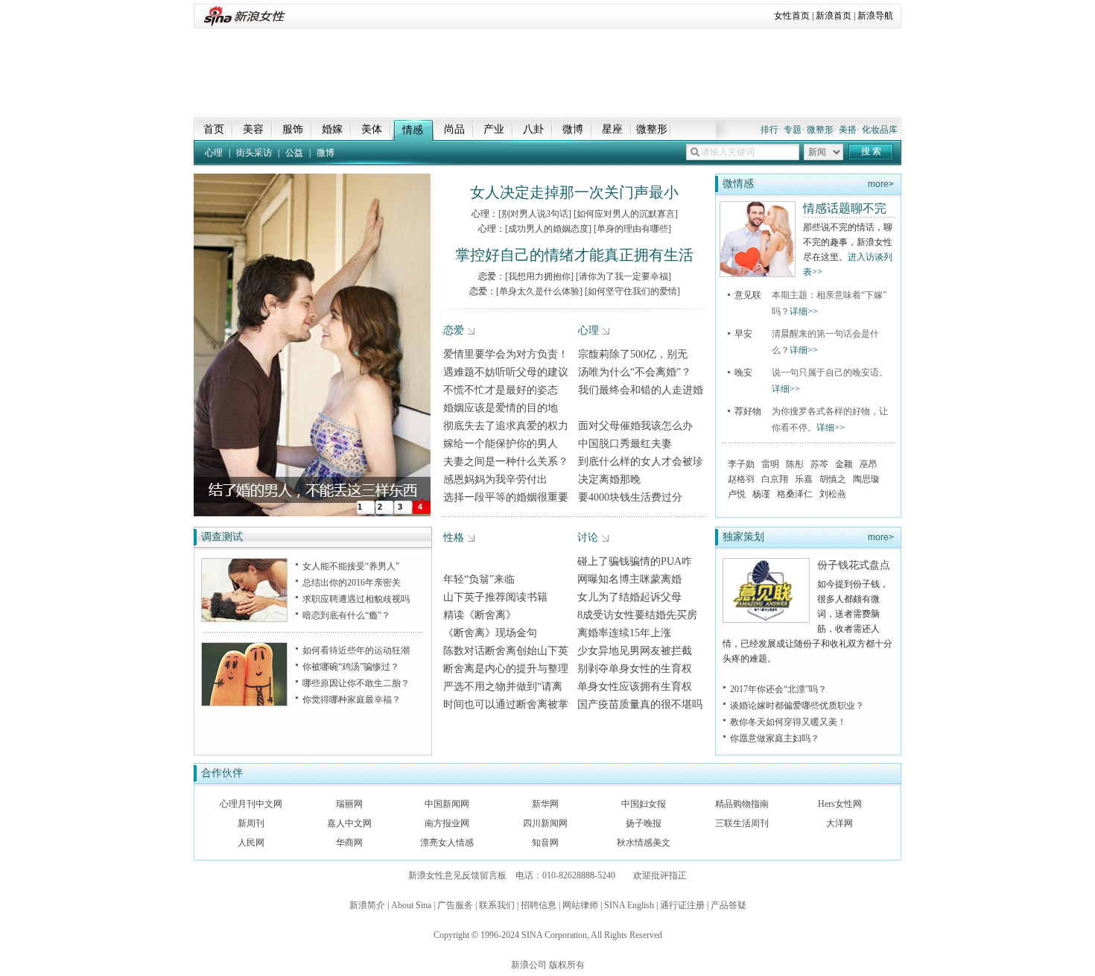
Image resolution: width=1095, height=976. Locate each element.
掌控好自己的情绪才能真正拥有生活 (574, 255)
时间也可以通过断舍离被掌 (505, 704)
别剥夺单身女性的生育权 (634, 668)
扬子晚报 (643, 823)
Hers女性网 (840, 804)
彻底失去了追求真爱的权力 (505, 425)
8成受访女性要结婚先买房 (637, 615)
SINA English (629, 905)
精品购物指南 (742, 804)
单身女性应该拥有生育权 (634, 686)
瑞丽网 (349, 804)
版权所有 (567, 965)
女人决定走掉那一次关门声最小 (574, 192)
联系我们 (497, 905)
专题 (793, 129)
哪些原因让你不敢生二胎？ (356, 683)
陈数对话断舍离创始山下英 (505, 650)
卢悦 (737, 494)
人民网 (251, 842)
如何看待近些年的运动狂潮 (356, 650)
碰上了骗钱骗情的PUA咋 (634, 561)
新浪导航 (875, 15)
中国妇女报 (643, 804)
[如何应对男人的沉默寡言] (626, 214)
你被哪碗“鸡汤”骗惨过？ (350, 667)
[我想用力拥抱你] (539, 276)
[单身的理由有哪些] (632, 229)
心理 (214, 153)
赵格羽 (741, 479)
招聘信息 (538, 905)
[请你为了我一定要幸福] (623, 276)
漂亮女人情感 (447, 842)
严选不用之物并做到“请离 (502, 686)
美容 (253, 129)
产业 (493, 129)
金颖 (844, 464)
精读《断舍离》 (479, 615)
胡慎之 (832, 479)
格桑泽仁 (795, 494)
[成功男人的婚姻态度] (548, 229)
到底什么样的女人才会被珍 (640, 461)
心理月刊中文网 (251, 804)
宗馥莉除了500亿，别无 (633, 354)
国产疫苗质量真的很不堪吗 (639, 704)
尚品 (454, 129)
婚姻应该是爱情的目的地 (500, 407)
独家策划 (743, 536)
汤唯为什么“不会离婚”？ (634, 372)
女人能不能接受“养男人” (350, 566)
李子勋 (741, 464)
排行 (769, 129)
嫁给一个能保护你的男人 (500, 443)
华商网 (349, 842)
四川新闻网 (545, 823)
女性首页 (792, 15)
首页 (213, 129)
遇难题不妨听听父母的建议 (505, 372)
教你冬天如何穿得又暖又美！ (788, 722)
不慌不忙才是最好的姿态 (500, 390)
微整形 (651, 129)
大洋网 (839, 823)
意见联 (747, 295)
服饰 (292, 129)
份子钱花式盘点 (853, 565)
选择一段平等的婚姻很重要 (505, 497)
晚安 (743, 372)
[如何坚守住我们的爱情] (632, 291)
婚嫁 (332, 129)
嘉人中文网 (349, 823)
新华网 (545, 804)
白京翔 (774, 479)
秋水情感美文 (643, 842)
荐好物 (747, 411)
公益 (294, 153)
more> (881, 184)
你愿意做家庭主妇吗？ (774, 738)
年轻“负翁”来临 (479, 579)
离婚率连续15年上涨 (624, 632)
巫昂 (868, 464)
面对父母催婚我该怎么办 (635, 425)
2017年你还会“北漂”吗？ (778, 689)
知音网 (545, 842)
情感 (412, 130)
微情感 (738, 183)
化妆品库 (880, 129)
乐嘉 (804, 479)
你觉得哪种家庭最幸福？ (351, 699)
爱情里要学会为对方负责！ (505, 354)
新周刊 (251, 823)
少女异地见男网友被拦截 (634, 650)
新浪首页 (833, 15)
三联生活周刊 (742, 823)
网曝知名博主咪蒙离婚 (629, 579)
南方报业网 (447, 823)
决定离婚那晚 (609, 479)
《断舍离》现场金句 (490, 632)
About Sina (411, 905)
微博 (572, 129)
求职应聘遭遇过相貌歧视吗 (356, 599)
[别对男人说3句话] (534, 214)
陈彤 (795, 464)
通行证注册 (682, 905)
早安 (743, 334)
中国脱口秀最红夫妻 (625, 443)
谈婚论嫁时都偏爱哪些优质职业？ (797, 705)
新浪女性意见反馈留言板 (457, 875)
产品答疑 (728, 905)
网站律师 (580, 905)
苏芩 (819, 464)
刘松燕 (832, 494)
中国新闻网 (447, 804)
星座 (612, 129)
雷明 (770, 464)
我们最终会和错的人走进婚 (640, 390)
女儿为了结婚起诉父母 (629, 597)
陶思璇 (866, 479)
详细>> (804, 311)
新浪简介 (367, 905)
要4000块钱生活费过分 (630, 497)
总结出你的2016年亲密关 (351, 582)
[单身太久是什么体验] (539, 291)
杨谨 (761, 494)
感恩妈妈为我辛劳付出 (495, 479)
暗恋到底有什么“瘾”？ (346, 615)
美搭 (848, 129)
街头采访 (254, 153)
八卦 (533, 129)
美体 (371, 129)
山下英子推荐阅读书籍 (495, 597)
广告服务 (455, 905)
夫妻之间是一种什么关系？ (505, 461)
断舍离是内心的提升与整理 (505, 668)
